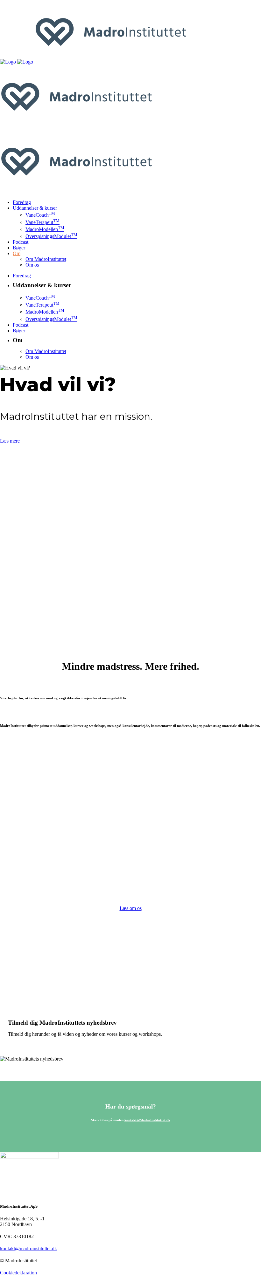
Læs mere (10, 441)
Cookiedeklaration (18, 1272)
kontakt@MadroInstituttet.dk (147, 1120)
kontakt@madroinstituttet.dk (28, 1248)
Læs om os (131, 908)
